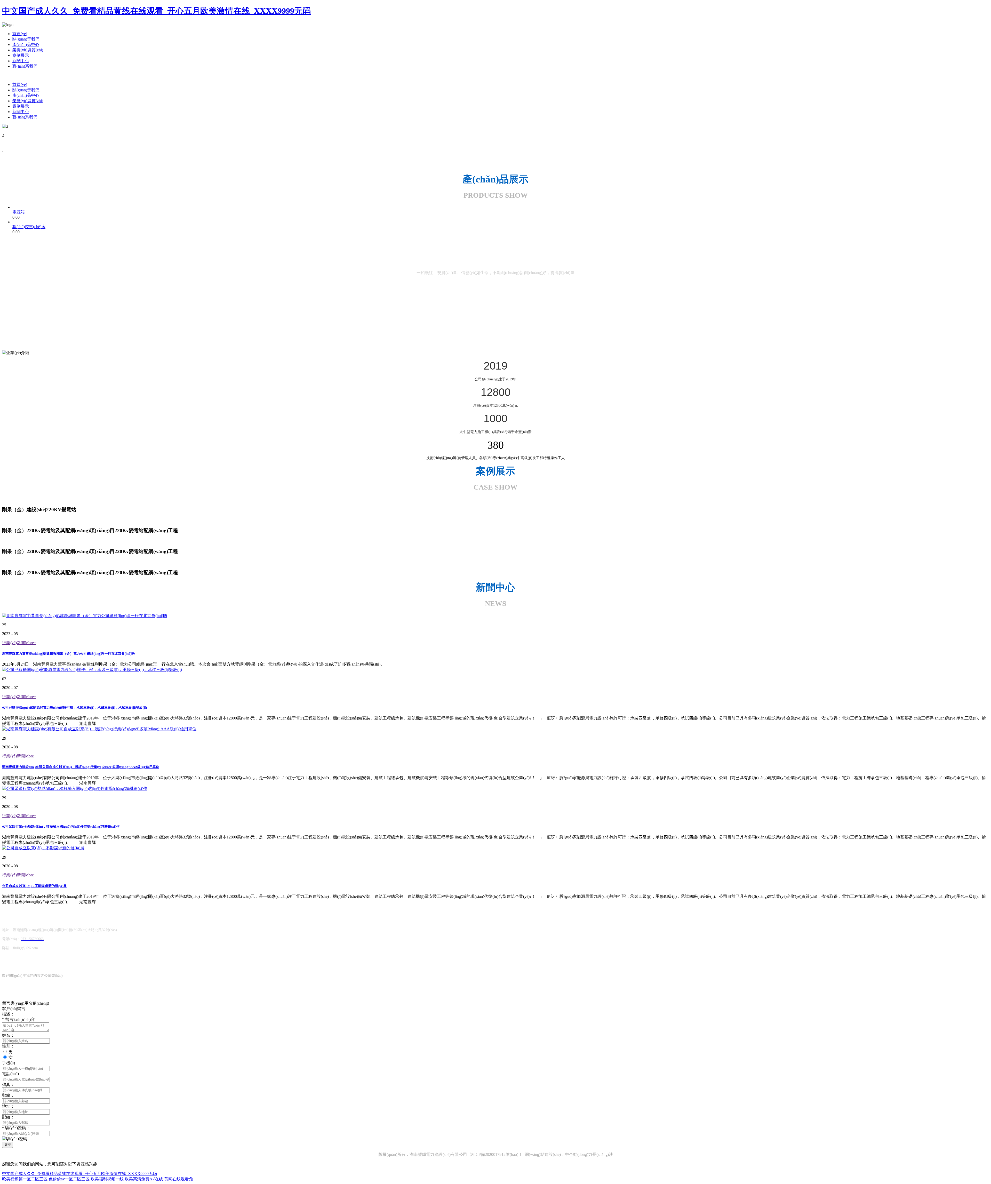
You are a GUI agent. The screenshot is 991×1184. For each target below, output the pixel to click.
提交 (7, 1145)
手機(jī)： (10, 1063)
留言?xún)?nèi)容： (20, 1019)
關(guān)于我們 (25, 39)
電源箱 (18, 212)
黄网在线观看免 (178, 1179)
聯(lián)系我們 (24, 66)
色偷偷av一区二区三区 (69, 1179)
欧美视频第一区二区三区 (24, 1179)
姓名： (8, 1035)
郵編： (8, 1117)
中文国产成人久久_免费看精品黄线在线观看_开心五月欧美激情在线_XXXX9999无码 (156, 10)
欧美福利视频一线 (107, 1179)
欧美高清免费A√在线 (144, 1179)
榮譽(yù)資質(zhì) (27, 50)
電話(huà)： (12, 1073)
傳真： (8, 1084)
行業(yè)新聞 (19, 643)
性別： (8, 1046)
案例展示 (20, 55)
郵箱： (8, 1095)
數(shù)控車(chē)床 (28, 227)
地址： (8, 1106)
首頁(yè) (19, 33)
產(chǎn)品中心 (25, 44)
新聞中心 (20, 61)
